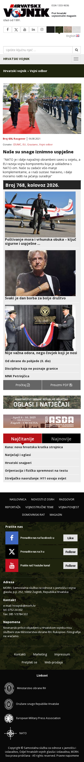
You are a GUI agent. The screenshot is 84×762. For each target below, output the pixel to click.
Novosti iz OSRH (42, 499)
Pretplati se (29, 662)
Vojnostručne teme (39, 507)
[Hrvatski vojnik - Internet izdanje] (42, 11)
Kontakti (20, 654)
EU (24, 145)
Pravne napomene (67, 755)
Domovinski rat (33, 515)
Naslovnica (18, 499)
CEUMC (17, 145)
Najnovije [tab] (61, 439)
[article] (42, 219)
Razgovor (19, 139)
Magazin (56, 515)
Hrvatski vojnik (16, 59)
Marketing (40, 654)
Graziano (32, 145)
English (71, 36)
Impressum (62, 654)
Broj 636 (7, 139)
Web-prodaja (54, 662)
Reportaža (12, 507)
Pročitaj (21, 385)
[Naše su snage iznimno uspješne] (42, 108)
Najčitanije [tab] (22, 439)
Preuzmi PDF (60, 385)
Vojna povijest (69, 507)
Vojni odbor (46, 145)
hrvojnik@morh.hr (24, 606)
